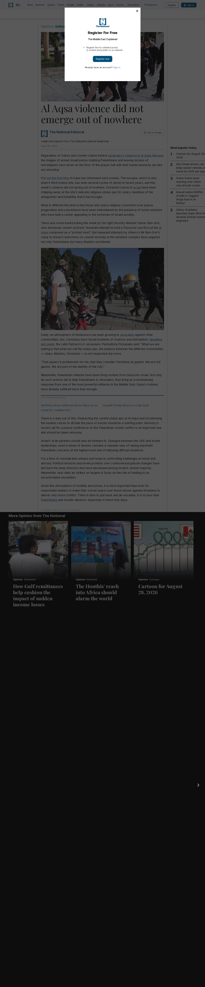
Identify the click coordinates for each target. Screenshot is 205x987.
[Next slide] (198, 785)
